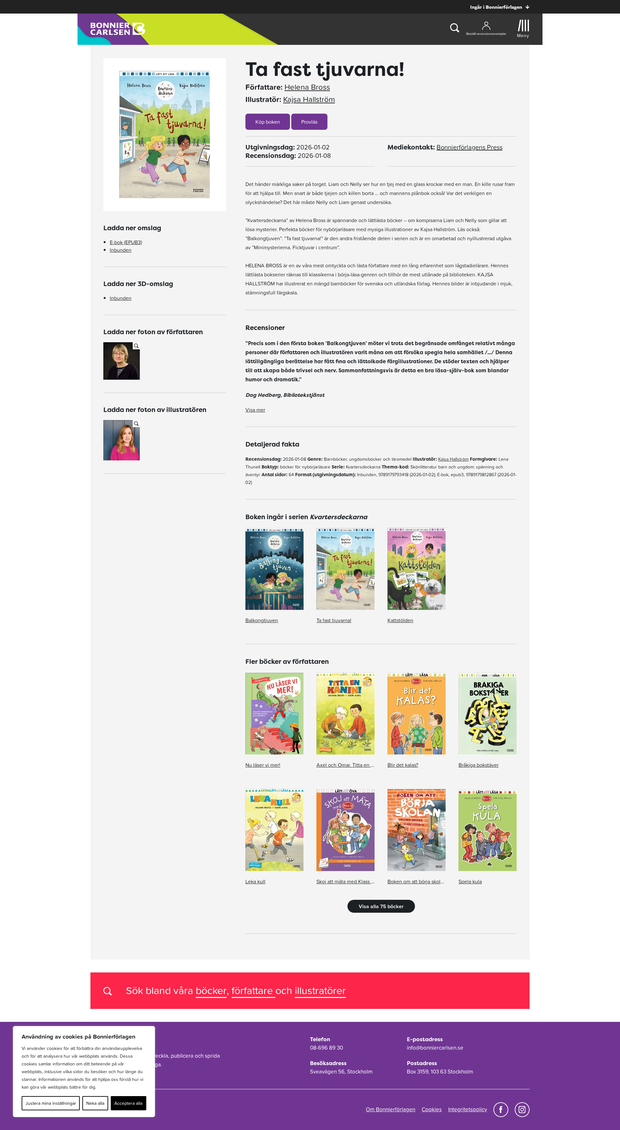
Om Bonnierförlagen (390, 1109)
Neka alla (95, 1103)
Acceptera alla (128, 1103)
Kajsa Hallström (309, 99)
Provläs (309, 122)
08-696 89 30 (326, 1047)
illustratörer (320, 990)
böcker (211, 990)
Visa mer (255, 410)
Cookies (432, 1109)
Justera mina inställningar (51, 1103)
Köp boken (267, 122)
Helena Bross (307, 87)
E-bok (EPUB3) (126, 242)
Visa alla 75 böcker (381, 906)
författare (253, 990)
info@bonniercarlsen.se (435, 1047)
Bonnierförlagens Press (469, 147)
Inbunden (120, 250)
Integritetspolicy (467, 1109)
